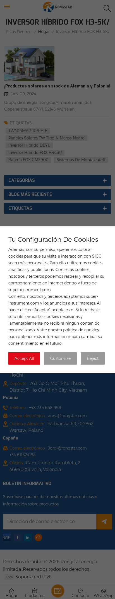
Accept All (24, 358)
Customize (60, 358)
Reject (93, 358)
